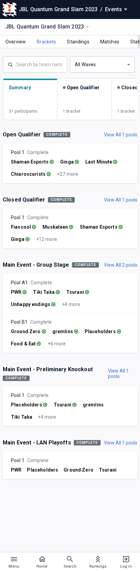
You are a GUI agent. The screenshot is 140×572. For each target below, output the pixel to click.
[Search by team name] (35, 63)
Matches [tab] (109, 41)
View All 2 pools (120, 265)
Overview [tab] (15, 41)
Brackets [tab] (46, 41)
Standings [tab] (78, 41)
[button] (102, 64)
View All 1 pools (120, 134)
